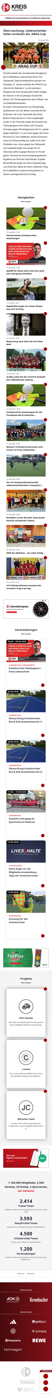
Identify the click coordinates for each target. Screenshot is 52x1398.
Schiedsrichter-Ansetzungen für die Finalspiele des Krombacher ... (24, 413)
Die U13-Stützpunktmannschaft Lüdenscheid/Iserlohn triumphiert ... (24, 484)
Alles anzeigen (26, 201)
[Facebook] (11, 40)
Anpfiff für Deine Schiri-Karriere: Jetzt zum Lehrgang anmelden (25, 272)
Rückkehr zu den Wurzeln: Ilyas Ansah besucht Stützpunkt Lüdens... (25, 519)
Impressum (20, 1273)
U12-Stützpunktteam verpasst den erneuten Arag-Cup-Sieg (23, 587)
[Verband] (45, 1389)
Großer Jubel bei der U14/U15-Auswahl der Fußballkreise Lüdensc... (25, 378)
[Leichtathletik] (45, 1382)
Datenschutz (31, 1273)
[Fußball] (45, 1376)
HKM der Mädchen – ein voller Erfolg (24, 553)
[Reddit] (23, 40)
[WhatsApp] (5, 40)
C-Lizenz (26, 1069)
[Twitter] (17, 40)
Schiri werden (26, 1018)
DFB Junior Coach (26, 1119)
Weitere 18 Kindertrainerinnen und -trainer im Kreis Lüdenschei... (25, 448)
